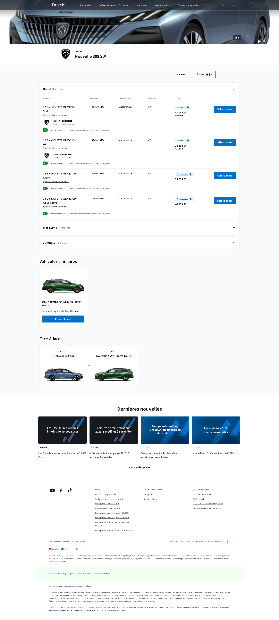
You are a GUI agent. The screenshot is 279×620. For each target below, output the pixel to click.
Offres (98, 489)
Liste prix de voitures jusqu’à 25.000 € (112, 513)
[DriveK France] (59, 5)
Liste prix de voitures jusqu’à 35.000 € (112, 517)
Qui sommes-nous (201, 489)
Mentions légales (187, 541)
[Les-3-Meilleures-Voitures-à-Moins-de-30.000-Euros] (62, 437)
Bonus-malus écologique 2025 (108, 508)
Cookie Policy (173, 541)
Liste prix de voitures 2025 (107, 503)
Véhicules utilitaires (153, 489)
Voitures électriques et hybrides (110, 499)
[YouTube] (52, 490)
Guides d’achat (151, 499)
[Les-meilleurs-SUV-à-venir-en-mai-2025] (216, 435)
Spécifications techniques (56, 114)
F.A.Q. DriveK (198, 499)
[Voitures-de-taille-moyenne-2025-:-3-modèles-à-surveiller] (114, 437)
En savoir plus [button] (63, 319)
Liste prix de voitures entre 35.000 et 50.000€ (112, 524)
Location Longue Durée (105, 494)
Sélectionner (224, 109)
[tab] (181, 74)
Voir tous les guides (139, 467)
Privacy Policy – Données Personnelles (209, 541)
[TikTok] (69, 490)
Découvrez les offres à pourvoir (207, 508)
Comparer (148, 494)
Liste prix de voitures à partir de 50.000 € (114, 530)
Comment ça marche (202, 494)
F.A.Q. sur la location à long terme (208, 503)
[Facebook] (61, 490)
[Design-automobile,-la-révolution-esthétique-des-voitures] (165, 437)
